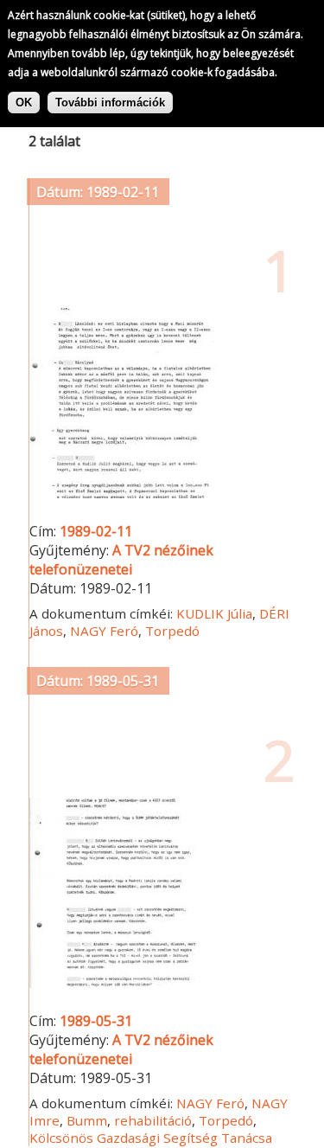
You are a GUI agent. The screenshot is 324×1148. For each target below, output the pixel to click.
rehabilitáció (153, 1120)
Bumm (87, 1120)
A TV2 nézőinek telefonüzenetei (121, 560)
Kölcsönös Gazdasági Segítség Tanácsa (150, 1137)
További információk (110, 102)
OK (24, 102)
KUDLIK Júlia (214, 613)
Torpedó (172, 630)
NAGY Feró (104, 630)
